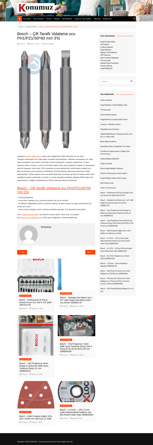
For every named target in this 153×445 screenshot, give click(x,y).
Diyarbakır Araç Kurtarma (109, 129)
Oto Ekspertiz (67, 19)
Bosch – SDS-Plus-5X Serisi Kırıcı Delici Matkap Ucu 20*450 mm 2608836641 (115, 272)
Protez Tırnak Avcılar (108, 188)
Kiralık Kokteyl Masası (108, 115)
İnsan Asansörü (106, 100)
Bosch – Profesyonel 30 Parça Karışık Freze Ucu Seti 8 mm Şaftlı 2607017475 (35, 302)
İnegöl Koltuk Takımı (107, 42)
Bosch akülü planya (33, 156)
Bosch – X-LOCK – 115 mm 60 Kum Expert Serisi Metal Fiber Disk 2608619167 (116, 249)
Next (89, 252)
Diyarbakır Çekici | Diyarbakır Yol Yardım (115, 146)
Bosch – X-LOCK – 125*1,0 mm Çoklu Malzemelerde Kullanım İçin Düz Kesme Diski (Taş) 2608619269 (76, 412)
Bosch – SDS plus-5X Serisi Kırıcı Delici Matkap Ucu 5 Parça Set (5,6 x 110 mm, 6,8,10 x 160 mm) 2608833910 (115, 281)
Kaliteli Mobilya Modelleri (109, 159)
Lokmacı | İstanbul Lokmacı (110, 124)
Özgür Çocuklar (106, 163)
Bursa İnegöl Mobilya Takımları (111, 168)
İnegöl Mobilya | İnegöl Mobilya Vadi (113, 105)
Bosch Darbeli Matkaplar (109, 58)
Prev (23, 252)
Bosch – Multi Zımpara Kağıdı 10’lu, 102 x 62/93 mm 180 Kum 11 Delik (115, 232)
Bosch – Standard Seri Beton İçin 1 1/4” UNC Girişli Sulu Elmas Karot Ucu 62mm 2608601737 (76, 300)
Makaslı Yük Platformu (108, 52)
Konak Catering (106, 66)
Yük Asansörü (105, 60)
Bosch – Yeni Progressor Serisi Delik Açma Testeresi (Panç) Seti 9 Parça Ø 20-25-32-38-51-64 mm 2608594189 (117, 223)
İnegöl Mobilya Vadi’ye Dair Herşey (113, 178)
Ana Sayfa (27, 19)
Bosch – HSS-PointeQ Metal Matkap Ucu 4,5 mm (116, 290)
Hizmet (48, 19)
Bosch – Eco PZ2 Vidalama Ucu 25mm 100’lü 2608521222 (114, 257)
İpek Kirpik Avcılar (107, 183)
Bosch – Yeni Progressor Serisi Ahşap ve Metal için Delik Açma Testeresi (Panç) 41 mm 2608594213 (115, 213)
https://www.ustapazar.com (31, 217)
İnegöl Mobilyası (106, 68)
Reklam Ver (107, 19)
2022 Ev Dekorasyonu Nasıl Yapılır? (113, 173)
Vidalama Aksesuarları (30, 214)
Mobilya (57, 19)
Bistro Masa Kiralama (108, 141)
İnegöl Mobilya (105, 50)
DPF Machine (105, 55)
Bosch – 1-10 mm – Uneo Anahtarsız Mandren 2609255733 (113, 265)
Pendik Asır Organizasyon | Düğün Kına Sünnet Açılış (115, 152)
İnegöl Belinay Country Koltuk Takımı (114, 119)
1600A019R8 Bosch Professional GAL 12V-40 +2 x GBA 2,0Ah (116, 135)
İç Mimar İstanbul (106, 47)
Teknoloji (97, 19)
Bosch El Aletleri (48, 44)
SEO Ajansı (104, 44)
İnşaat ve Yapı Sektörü (83, 19)
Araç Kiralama (38, 19)
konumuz (22, 44)
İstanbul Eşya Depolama (109, 63)
